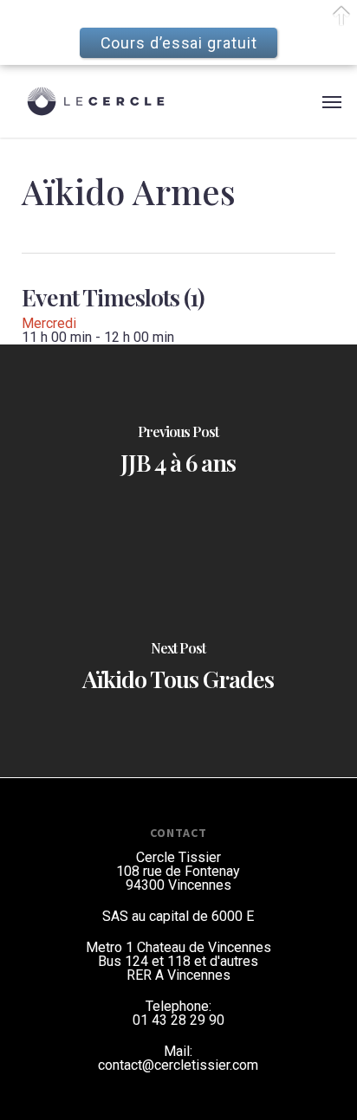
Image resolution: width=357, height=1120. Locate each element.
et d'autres (226, 961)
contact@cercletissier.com (178, 1065)
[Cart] (305, 101)
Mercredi (49, 323)
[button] (331, 101)
